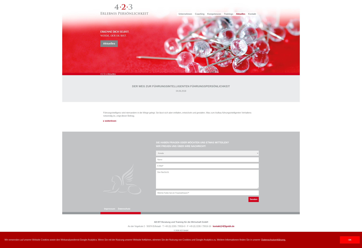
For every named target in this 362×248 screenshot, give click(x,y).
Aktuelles (240, 14)
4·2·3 (102, 74)
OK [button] (349, 240)
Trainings (228, 14)
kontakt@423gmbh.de (223, 226)
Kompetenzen (214, 14)
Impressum (109, 209)
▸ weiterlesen (109, 121)
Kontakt (252, 14)
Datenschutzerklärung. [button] (273, 240)
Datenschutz (124, 209)
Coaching (199, 14)
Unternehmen (185, 14)
